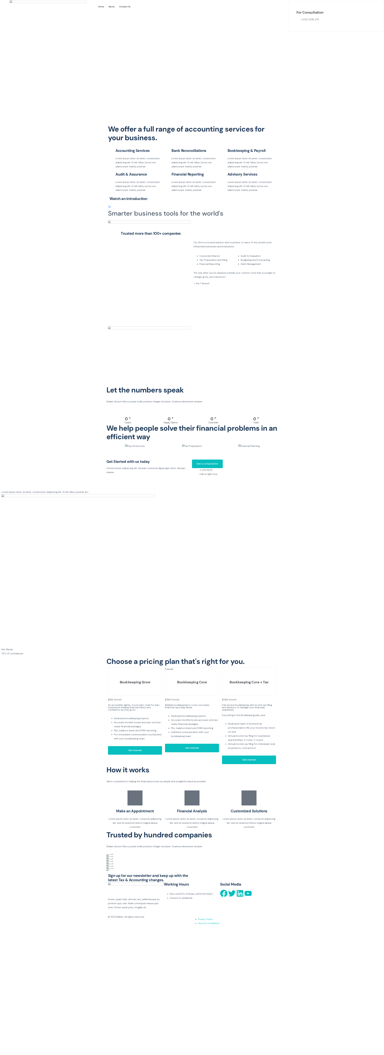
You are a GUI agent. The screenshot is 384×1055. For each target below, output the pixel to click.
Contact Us (124, 6)
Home (101, 6)
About (112, 6)
